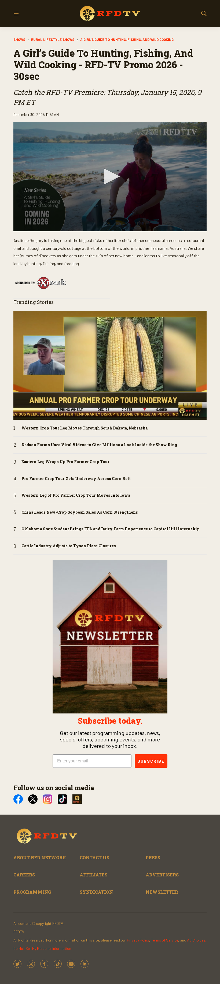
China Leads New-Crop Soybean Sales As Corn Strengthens (79, 512)
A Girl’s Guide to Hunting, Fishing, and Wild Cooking (127, 39)
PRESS (153, 857)
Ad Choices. (196, 940)
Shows (19, 39)
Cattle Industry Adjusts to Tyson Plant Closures (68, 546)
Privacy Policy (138, 940)
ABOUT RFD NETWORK (39, 857)
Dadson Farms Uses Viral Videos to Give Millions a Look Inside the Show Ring (99, 445)
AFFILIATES (93, 874)
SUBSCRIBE (151, 760)
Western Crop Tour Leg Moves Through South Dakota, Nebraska (84, 428)
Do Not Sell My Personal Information (42, 948)
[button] (110, 176)
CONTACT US (94, 857)
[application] (110, 176)
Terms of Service (164, 940)
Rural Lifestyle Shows (52, 39)
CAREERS (24, 874)
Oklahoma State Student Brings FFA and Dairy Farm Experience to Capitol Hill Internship (110, 529)
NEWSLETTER (162, 891)
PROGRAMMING (32, 891)
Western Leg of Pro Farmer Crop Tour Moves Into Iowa (75, 495)
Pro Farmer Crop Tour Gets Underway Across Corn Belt (76, 479)
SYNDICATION (96, 891)
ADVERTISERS (162, 874)
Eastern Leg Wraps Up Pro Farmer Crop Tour (65, 462)
